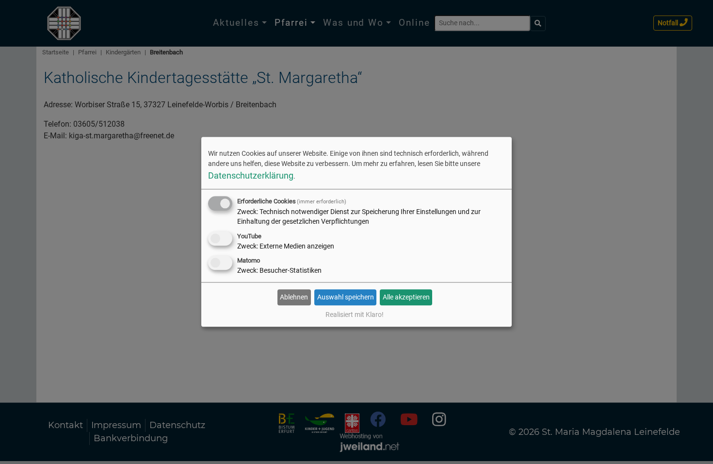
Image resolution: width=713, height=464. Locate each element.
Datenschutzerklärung (250, 175)
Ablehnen (294, 297)
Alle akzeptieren (406, 297)
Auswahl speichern (345, 297)
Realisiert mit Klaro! (354, 315)
